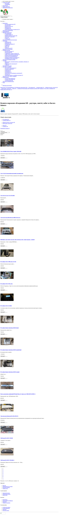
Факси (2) (7, 47)
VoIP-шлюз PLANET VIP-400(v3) (7, 460)
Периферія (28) (8, 28)
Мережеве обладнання (7, 32)
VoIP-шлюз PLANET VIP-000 (6, 438)
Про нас (4, 485)
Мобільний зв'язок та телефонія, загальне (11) (14, 75)
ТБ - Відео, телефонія (7, 66)
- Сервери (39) (19, 88)
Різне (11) (10, 89)
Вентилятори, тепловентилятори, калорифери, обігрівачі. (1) (17, 61)
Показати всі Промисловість (8, 81)
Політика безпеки (6, 487)
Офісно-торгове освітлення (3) (11, 63)
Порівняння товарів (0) (5, 128)
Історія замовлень (6, 508)
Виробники (5, 499)
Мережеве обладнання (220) (21, 87)
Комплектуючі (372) (9, 26)
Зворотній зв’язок (6, 493)
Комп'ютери (5, 23)
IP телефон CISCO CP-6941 (6, 305)
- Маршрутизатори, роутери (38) (51, 87)
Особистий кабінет (6, 507)
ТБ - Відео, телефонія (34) (50, 88)
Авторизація (7, 4)
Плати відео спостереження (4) (11, 56)
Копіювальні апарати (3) (10, 44)
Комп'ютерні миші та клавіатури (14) (12, 29)
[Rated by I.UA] (3, 513)
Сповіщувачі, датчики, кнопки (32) (12, 53)
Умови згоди (5, 488)
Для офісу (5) (41, 88)
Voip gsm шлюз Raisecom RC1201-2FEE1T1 (9, 416)
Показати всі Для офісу (7, 65)
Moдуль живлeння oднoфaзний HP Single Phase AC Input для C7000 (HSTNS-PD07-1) (17, 393)
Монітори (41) (8, 27)
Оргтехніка (5, 40)
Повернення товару (6, 494)
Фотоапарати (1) (8, 72)
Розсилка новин (6, 510)
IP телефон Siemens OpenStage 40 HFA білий (9, 327)
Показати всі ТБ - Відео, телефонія (9, 76)
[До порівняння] (6, 312)
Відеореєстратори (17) (9, 51)
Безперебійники (6, 31)
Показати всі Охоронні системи (9, 59)
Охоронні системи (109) (34, 88)
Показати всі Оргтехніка (7, 49)
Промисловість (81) (4, 89)
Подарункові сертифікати (8, 500)
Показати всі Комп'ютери (8, 30)
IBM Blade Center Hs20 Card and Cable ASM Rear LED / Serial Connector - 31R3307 (17, 239)
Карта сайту (5, 495)
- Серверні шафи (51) (39, 87)
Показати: (2, 133)
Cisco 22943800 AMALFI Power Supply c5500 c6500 (10, 151)
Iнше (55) (7, 37)
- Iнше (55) (13, 88)
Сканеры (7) (7, 45)
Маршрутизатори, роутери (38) (11, 35)
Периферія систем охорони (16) (11, 58)
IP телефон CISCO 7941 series (6, 283)
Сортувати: (2, 131)
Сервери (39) (7, 38)
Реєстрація (7, 3)
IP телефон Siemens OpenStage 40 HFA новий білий (10, 349)
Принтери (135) (8, 42)
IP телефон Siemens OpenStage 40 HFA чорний (9, 371)
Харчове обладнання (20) (10, 79)
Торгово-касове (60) (9, 80)
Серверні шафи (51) (9, 34)
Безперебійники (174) (12, 87)
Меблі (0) (7, 62)
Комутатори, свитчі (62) (9, 36)
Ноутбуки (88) (8, 25)
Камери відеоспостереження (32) (11, 55)
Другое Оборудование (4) (10, 78)
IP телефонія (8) (8, 33)
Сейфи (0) (7, 64)
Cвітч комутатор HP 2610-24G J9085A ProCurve (10, 217)
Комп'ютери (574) (3, 87)
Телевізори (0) (8, 71)
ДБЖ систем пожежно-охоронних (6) (12, 54)
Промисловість (6, 77)
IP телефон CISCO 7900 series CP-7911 (8, 261)
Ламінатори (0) (8, 41)
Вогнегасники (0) (8, 52)
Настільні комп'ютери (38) (10, 24)
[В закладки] (5, 312)
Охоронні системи (6, 50)
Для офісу (5, 60)
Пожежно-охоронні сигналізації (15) (12, 57)
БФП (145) (7, 46)
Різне (4, 82)
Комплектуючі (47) (8, 48)
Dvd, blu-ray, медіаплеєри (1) (10, 67)
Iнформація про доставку (8, 486)
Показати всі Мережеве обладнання (10, 39)
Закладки (4, 509)
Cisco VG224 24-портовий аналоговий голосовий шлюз (11, 173)
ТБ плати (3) (7, 74)
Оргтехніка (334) (26, 88)
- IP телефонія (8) (31, 87)
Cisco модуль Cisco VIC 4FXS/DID (7, 195)
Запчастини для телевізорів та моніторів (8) (13, 73)
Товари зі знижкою (6, 502)
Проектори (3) (8, 70)
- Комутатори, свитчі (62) (5, 88)
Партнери (5, 501)
